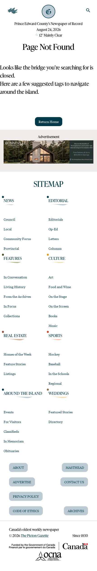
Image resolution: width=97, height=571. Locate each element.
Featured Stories (60, 412)
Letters (53, 238)
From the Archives (17, 296)
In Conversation (15, 277)
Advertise (22, 482)
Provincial (11, 248)
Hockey (54, 354)
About (18, 467)
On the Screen (58, 306)
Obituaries (11, 450)
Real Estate (15, 335)
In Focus (10, 306)
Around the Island (23, 393)
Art (50, 277)
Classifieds (11, 431)
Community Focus (17, 238)
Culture (56, 258)
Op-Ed (53, 229)
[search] (88, 10)
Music (53, 325)
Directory (55, 421)
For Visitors (12, 421)
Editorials (55, 219)
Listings (10, 373)
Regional (55, 383)
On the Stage (57, 296)
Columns (55, 248)
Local (8, 229)
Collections (12, 316)
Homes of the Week (17, 354)
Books (52, 316)
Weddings (58, 393)
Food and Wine (59, 286)
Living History (14, 286)
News (9, 200)
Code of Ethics (26, 511)
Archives (76, 511)
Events (9, 412)
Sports (55, 335)
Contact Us (74, 482)
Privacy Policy (26, 496)
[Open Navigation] (12, 11)
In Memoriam (14, 441)
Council (9, 219)
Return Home (49, 121)
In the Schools (58, 373)
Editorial (58, 200)
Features (13, 258)
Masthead (75, 467)
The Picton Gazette (34, 535)
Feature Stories (15, 364)
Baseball (54, 364)
